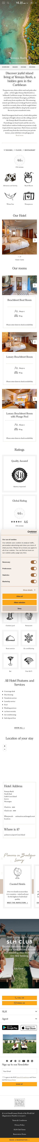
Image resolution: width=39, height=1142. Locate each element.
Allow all (19, 596)
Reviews (32, 67)
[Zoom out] (4, 749)
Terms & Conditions (22, 1077)
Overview (5, 67)
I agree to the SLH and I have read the (19, 1078)
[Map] (19, 762)
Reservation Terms (19, 1134)
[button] (35, 240)
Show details (28, 590)
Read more (19, 135)
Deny (19, 608)
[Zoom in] (4, 746)
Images (15, 67)
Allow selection (19, 602)
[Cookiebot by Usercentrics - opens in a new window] (28, 532)
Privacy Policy (11, 1080)
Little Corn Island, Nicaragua (20, 62)
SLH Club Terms (19, 1129)
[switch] (34, 568)
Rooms (23, 67)
